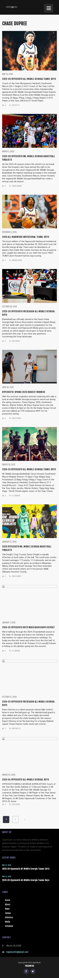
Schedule (9, 926)
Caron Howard (16, 186)
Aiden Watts (16, 728)
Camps (8, 913)
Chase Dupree (16, 418)
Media (7, 921)
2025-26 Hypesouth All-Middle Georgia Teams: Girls (25, 869)
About (7, 904)
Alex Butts (15, 105)
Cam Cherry (15, 341)
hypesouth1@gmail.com (17, 952)
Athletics (9, 917)
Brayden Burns (16, 260)
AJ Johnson (15, 496)
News (7, 908)
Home (7, 900)
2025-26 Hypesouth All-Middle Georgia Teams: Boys (25, 880)
